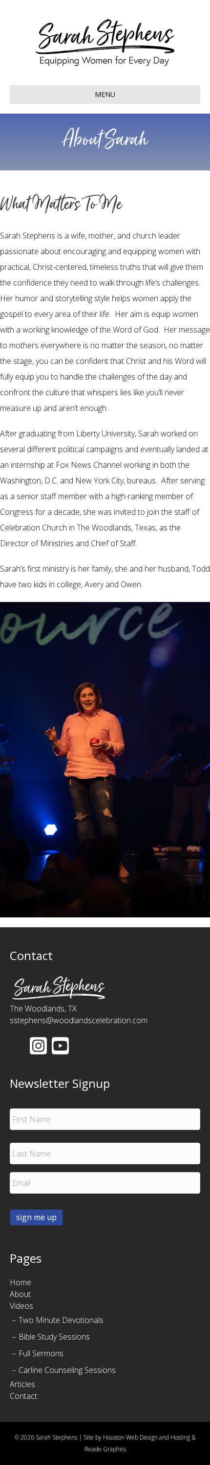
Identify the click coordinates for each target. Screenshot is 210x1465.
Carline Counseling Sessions (67, 1370)
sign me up (36, 1217)
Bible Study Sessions (54, 1336)
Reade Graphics (105, 1449)
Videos (21, 1305)
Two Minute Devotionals (61, 1320)
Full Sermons (41, 1353)
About (20, 1294)
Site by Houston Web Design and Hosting (137, 1437)
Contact (23, 1396)
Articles (22, 1384)
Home (20, 1282)
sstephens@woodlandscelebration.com (78, 1020)
